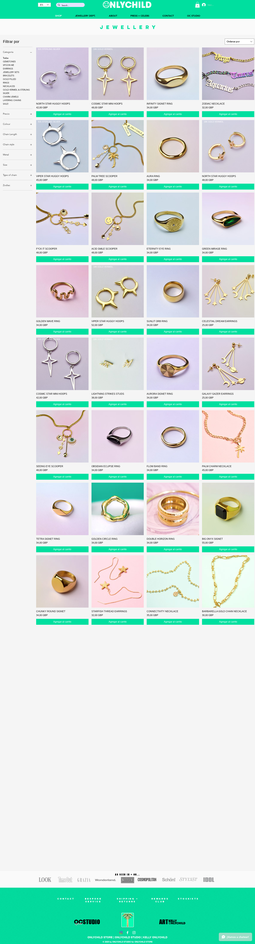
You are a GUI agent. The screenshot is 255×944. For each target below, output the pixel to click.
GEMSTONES (9, 61)
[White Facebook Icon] (127, 933)
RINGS (6, 82)
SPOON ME (8, 65)
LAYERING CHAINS (12, 100)
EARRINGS (8, 68)
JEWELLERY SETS (11, 72)
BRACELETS (8, 75)
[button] (197, 5)
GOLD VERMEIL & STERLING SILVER (16, 91)
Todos (5, 58)
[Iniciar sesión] (204, 5)
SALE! (6, 103)
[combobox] (239, 42)
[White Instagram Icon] (134, 933)
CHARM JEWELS (10, 96)
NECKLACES (9, 86)
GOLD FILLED (9, 79)
